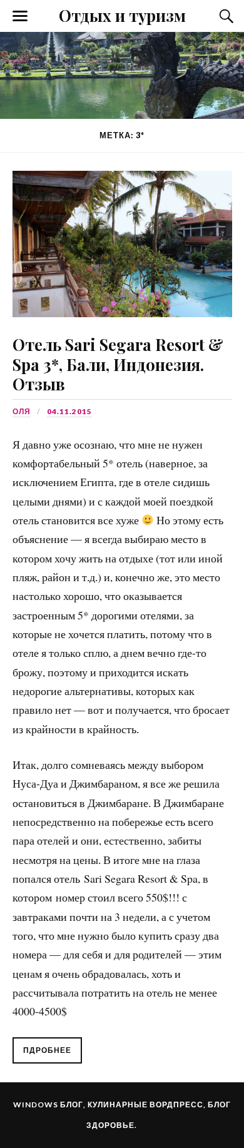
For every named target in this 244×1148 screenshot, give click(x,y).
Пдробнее (47, 1050)
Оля (22, 411)
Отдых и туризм (122, 15)
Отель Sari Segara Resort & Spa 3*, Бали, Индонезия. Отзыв (118, 364)
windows (35, 1104)
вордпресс (176, 1104)
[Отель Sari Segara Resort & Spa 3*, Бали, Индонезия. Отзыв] (122, 235)
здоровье (110, 1125)
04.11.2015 (69, 411)
